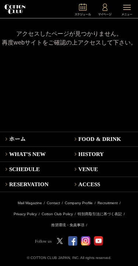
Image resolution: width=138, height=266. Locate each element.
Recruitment (108, 203)
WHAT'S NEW (27, 154)
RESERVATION (29, 184)
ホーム (17, 139)
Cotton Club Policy (57, 214)
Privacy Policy (25, 214)
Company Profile (79, 203)
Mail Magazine (30, 203)
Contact (53, 203)
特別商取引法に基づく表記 (100, 214)
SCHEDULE (24, 169)
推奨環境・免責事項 (67, 225)
